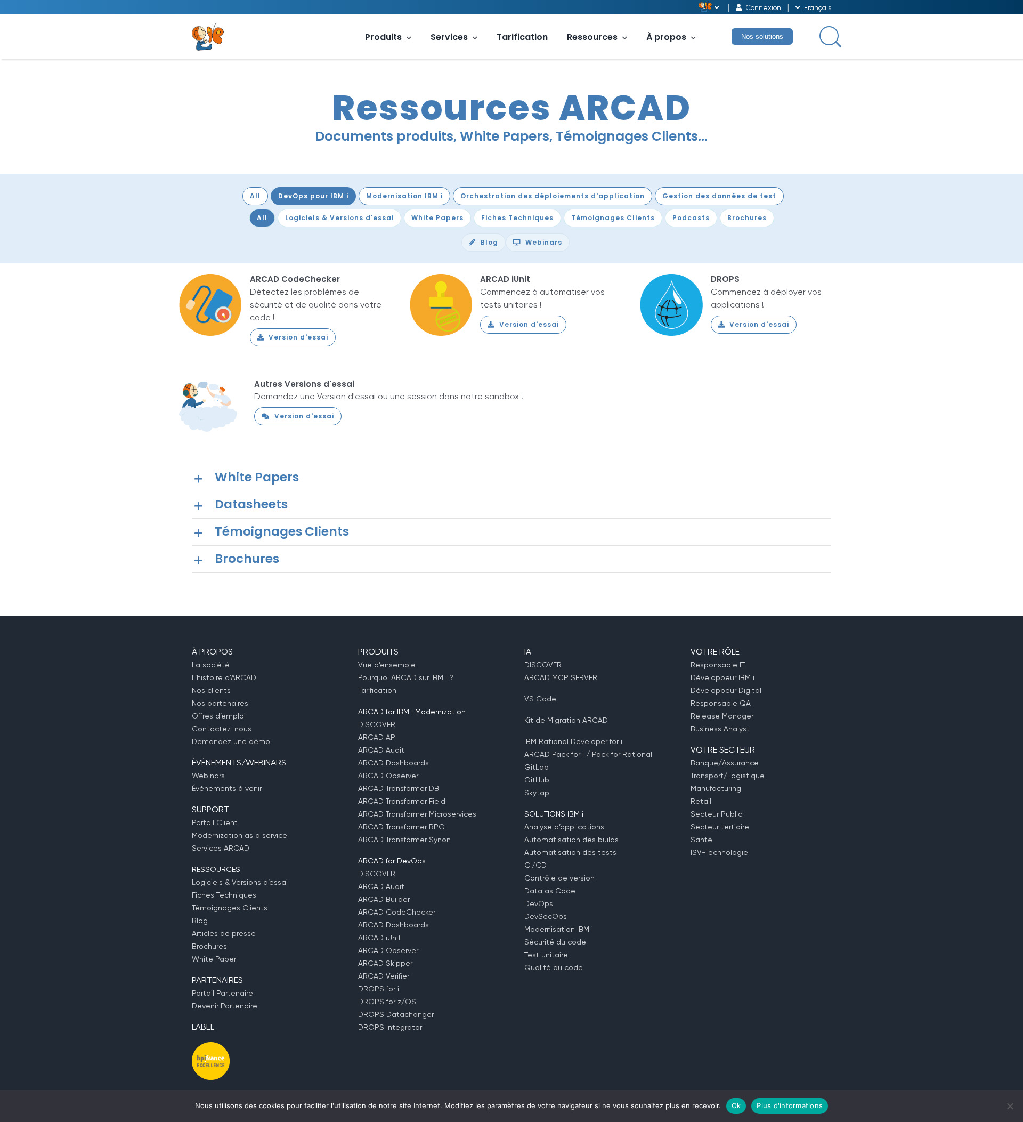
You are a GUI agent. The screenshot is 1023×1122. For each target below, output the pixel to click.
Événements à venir (227, 788)
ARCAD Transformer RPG (401, 826)
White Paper (214, 959)
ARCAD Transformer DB (398, 788)
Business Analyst (720, 728)
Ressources (592, 37)
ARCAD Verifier (383, 976)
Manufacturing (716, 788)
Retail (701, 801)
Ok (736, 1105)
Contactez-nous (221, 728)
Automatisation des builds (571, 839)
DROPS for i (378, 988)
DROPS (725, 279)
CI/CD (535, 865)
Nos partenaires (220, 703)
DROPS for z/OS (387, 1001)
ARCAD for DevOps (392, 861)
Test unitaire (546, 954)
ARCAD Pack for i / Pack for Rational (588, 754)
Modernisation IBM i (558, 929)
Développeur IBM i (722, 677)
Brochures (209, 946)
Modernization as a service (239, 835)
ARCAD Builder (384, 899)
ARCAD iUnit (505, 279)
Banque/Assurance (725, 762)
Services (449, 37)
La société (211, 664)
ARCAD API (377, 737)
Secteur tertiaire (720, 826)
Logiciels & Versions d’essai (240, 882)
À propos (666, 37)
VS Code (540, 699)
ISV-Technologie (719, 852)
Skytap (536, 792)
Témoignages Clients (229, 907)
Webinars (208, 775)
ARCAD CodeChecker (295, 279)
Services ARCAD (220, 848)
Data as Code (549, 890)
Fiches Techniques (224, 895)
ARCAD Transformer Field (401, 801)
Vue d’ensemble (387, 664)
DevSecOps (545, 916)
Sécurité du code (555, 942)
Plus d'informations (790, 1105)
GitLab (536, 767)
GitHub (536, 780)
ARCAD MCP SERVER (560, 677)
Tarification (522, 37)
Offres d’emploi (219, 716)
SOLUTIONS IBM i (553, 814)
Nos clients (211, 690)
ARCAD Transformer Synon (404, 839)
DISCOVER (376, 724)
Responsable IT (718, 664)
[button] (511, 477)
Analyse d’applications (564, 826)
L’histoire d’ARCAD (224, 677)
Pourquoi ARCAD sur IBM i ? (405, 677)
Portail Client (215, 822)
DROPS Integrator (390, 1027)
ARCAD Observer (388, 775)
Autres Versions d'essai (304, 384)
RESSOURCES (216, 869)
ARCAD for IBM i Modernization (412, 711)
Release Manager (722, 716)
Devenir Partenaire (224, 1006)
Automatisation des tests (570, 852)
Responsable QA (721, 703)
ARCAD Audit (381, 750)
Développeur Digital (726, 690)
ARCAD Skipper (385, 963)
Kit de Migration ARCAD (566, 720)
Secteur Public (716, 814)
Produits (383, 37)
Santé (701, 839)
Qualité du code (553, 967)
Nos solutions (762, 37)
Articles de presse (224, 933)
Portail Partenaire (222, 993)
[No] (1009, 1106)
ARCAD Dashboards (393, 762)
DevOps (538, 903)
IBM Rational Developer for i (573, 741)
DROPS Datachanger (396, 1014)
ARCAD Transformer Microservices (417, 814)
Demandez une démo (231, 741)
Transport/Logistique (728, 775)
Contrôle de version (559, 878)
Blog (200, 920)
